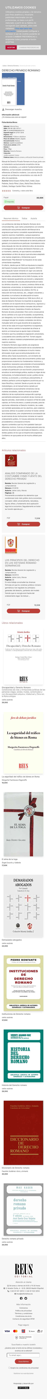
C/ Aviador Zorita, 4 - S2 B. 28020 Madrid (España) (25, 1288)
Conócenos (23, 1308)
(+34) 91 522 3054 (32, 1291)
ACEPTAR (11, 47)
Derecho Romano (13, 65)
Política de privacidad (23, 1311)
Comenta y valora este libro (22, 191)
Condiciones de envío (23, 1316)
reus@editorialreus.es (25, 1294)
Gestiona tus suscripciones (23, 1373)
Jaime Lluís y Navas (19, 490)
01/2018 (15, 488)
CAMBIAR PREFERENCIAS (29, 47)
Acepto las (24, 1368)
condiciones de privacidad (29, 1368)
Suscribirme (23, 1361)
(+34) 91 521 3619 (17, 1291)
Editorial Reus (14, 126)
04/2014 (15, 575)
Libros (5, 65)
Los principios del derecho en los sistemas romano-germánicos (22, 563)
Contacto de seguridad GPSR (23, 1319)
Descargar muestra (13, 109)
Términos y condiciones (23, 1313)
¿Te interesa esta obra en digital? (14, 117)
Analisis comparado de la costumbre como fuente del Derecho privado (23, 476)
